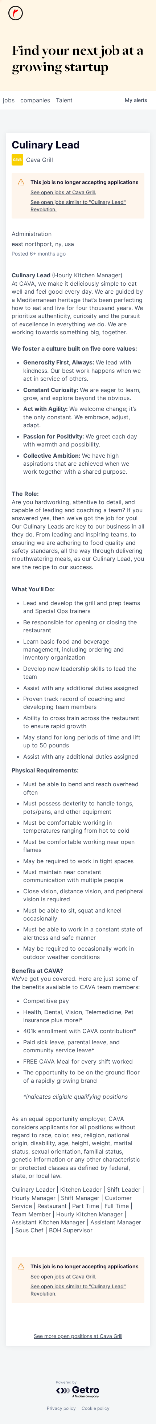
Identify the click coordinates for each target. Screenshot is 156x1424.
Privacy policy (61, 1408)
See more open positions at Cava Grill (78, 1336)
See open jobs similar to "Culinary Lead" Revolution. (78, 205)
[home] (15, 13)
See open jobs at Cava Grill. (63, 192)
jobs (9, 100)
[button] (142, 13)
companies (35, 100)
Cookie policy (96, 1408)
